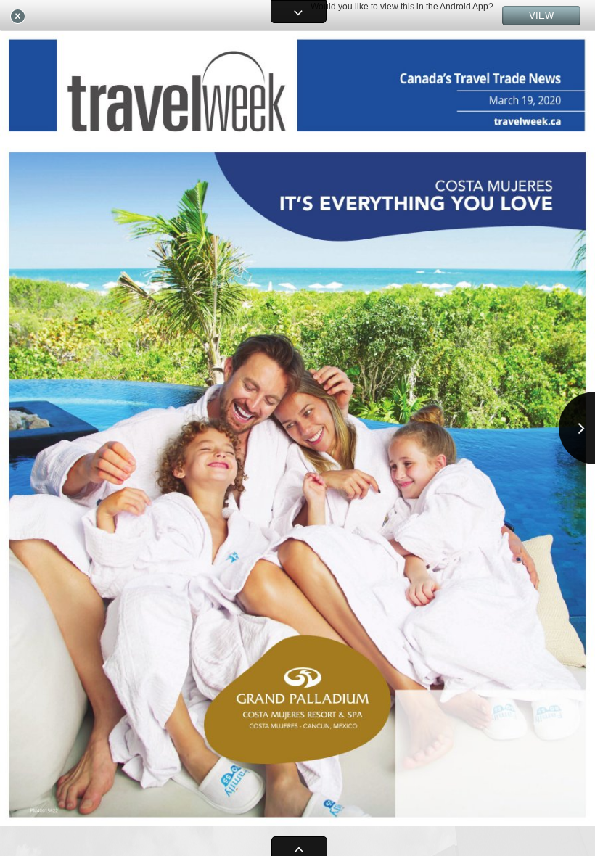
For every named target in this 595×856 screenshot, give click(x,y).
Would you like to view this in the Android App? (402, 6)
